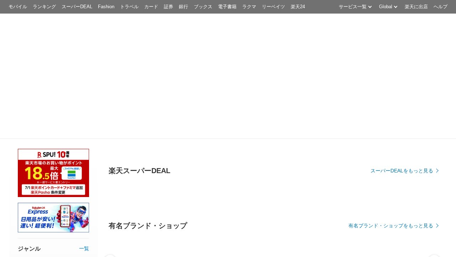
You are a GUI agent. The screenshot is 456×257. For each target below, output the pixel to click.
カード (151, 6)
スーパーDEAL (77, 6)
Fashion (106, 6)
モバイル (18, 6)
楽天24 (298, 6)
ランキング (44, 6)
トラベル (129, 6)
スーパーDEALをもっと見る (401, 170)
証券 (168, 6)
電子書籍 (227, 6)
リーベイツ (273, 6)
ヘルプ (440, 6)
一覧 (84, 248)
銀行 (183, 6)
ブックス (203, 6)
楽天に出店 (416, 6)
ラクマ (249, 6)
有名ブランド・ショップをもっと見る (390, 225)
